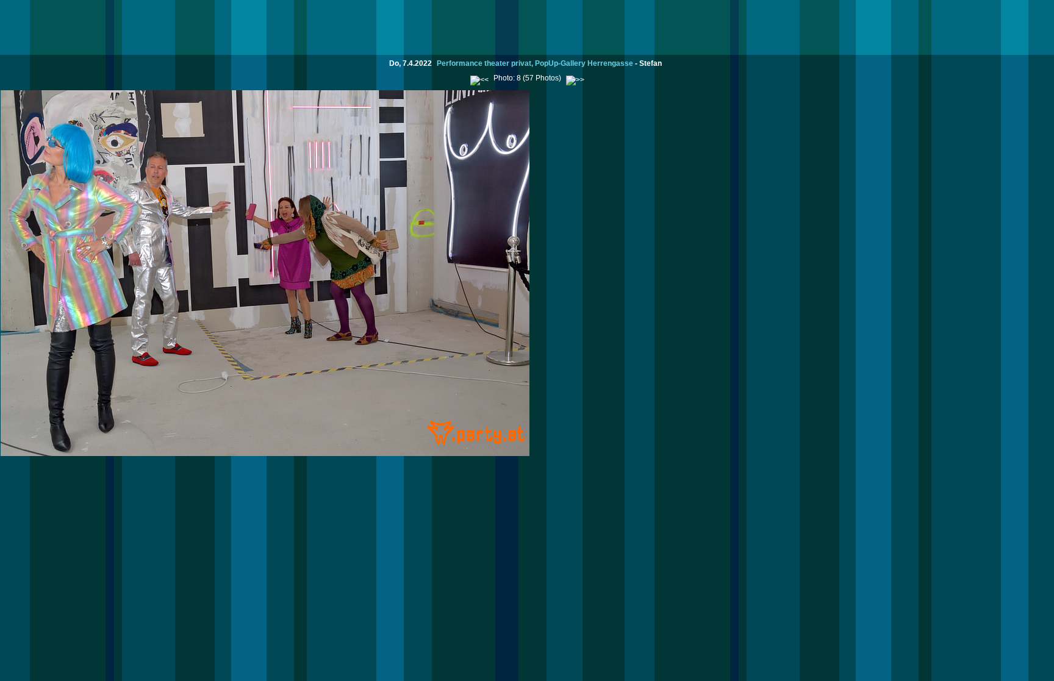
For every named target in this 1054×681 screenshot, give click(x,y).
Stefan (650, 63)
